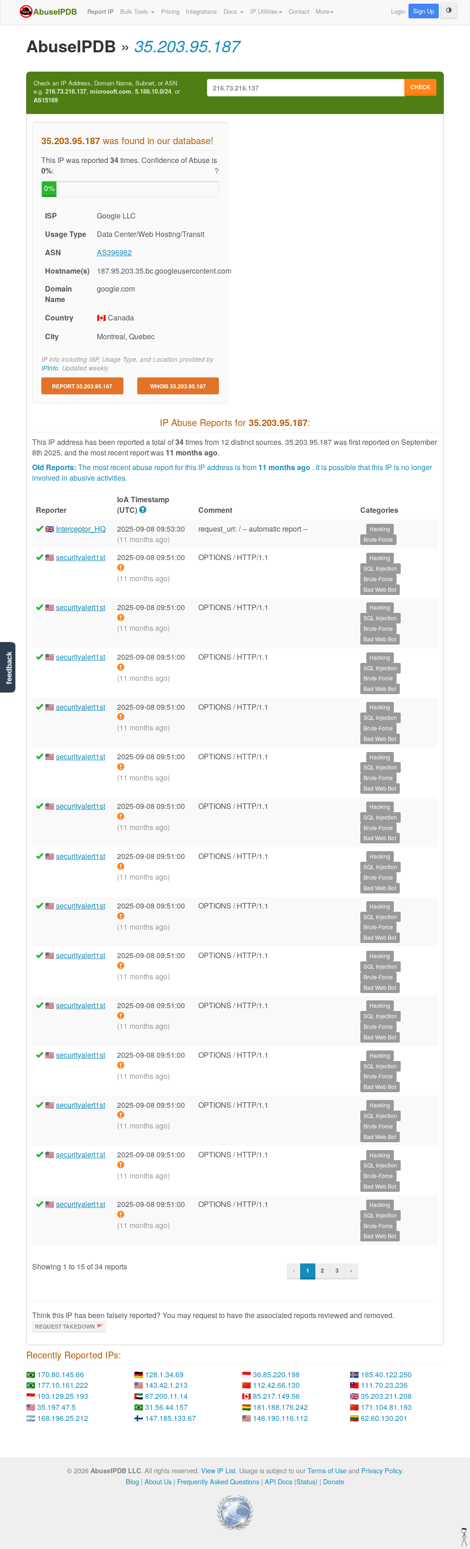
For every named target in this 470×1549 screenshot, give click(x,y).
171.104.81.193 (386, 1407)
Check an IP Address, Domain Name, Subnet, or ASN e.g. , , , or (107, 91)
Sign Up (423, 10)
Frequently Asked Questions (218, 1481)
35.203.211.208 (386, 1396)
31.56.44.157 (166, 1407)
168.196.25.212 (62, 1418)
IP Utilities (264, 11)
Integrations (201, 11)
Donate (333, 1481)
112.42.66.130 (276, 1385)
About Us (158, 1481)
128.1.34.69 (164, 1374)
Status (306, 1481)
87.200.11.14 (166, 1396)
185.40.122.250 (386, 1374)
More (322, 11)
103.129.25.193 (62, 1396)
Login (398, 11)
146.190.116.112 (280, 1418)
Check (420, 87)
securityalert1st (80, 557)
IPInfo (49, 368)
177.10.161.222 (62, 1385)
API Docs (278, 1481)
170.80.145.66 (60, 1374)
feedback (9, 667)
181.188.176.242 (280, 1407)
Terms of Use (327, 1470)
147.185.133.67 (170, 1418)
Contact (299, 11)
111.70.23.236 (384, 1385)
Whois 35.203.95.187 (178, 386)
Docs (231, 11)
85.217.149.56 (276, 1396)
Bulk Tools (135, 11)
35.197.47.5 (56, 1407)
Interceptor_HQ (81, 528)
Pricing (170, 11)
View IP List (218, 1470)
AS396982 (114, 252)
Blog (132, 1481)
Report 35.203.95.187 (82, 386)
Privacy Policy (381, 1470)
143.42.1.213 (166, 1385)
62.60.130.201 (384, 1418)
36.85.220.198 (276, 1374)
